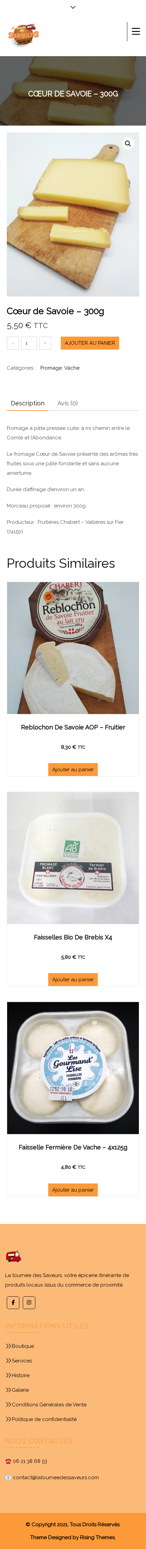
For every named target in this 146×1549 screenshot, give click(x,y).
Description (27, 403)
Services (22, 1361)
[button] (128, 144)
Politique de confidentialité (44, 1419)
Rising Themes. (98, 1537)
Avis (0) (67, 403)
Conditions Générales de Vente (49, 1405)
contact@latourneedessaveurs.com (56, 1477)
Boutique (23, 1346)
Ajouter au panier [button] (73, 770)
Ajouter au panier (90, 343)
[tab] (28, 403)
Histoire (21, 1375)
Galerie (20, 1390)
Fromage (51, 368)
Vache (71, 368)
